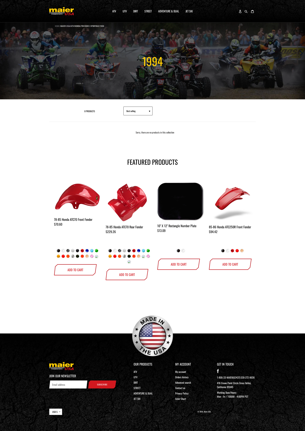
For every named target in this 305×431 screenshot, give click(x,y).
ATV (135, 372)
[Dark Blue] (87, 252)
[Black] (58, 252)
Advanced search (183, 382)
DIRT (136, 382)
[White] (63, 252)
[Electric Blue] (91, 252)
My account (180, 372)
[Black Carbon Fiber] (68, 252)
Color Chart (180, 399)
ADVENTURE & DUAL (143, 393)
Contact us (180, 388)
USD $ (55, 412)
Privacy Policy (181, 393)
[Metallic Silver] (72, 257)
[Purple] (96, 257)
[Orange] (82, 257)
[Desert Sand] (87, 257)
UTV (135, 377)
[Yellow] (58, 257)
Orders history (181, 377)
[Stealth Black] (77, 252)
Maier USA (207, 411)
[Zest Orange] (68, 257)
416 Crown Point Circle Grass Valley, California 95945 (234, 385)
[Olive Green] (77, 257)
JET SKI (137, 399)
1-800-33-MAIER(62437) (228, 377)
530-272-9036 (248, 377)
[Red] (82, 252)
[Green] (96, 252)
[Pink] (91, 257)
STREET (137, 388)
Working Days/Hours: (232, 394)
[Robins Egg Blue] (143, 257)
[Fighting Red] (63, 257)
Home (57, 26)
